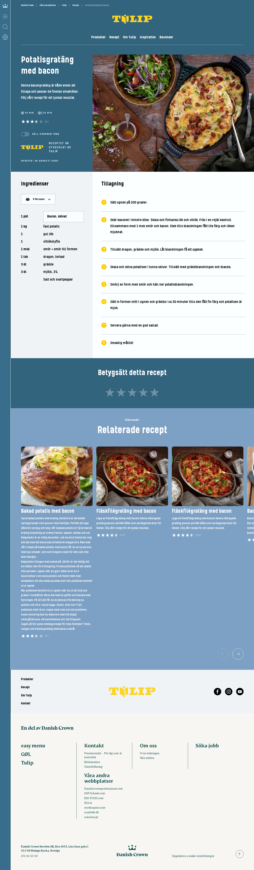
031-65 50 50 (29, 856)
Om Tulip (129, 37)
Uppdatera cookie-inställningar (193, 856)
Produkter (98, 37)
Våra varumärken (48, 5)
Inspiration (148, 37)
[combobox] (38, 199)
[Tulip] (32, 147)
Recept (76, 5)
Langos (25, 629)
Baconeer (166, 37)
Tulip (64, 5)
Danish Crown (27, 5)
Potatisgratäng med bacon (51, 629)
